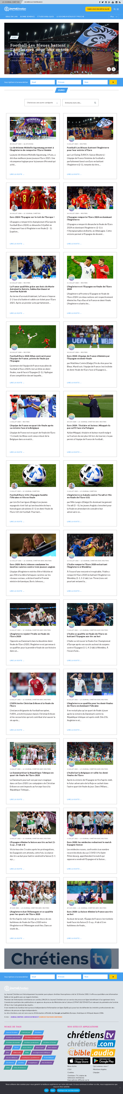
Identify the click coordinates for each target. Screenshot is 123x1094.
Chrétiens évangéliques (33, 1037)
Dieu (7, 1052)
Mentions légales (100, 1069)
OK (46, 1090)
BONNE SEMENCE (27, 16)
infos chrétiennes (20, 1067)
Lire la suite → (17, 174)
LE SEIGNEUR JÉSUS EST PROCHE (70, 16)
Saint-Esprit (40, 1047)
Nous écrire (72, 1066)
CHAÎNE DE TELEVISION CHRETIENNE (50, 1017)
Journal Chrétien (13, 994)
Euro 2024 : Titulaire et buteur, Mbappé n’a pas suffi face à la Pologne (88, 426)
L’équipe (96, 1072)
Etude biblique (49, 1057)
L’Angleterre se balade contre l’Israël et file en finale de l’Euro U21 (89, 496)
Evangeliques (32, 1062)
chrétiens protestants (31, 1042)
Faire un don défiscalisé (98, 9)
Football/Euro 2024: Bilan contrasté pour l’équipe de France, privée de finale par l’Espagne (30, 358)
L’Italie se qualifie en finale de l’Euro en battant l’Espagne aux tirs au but (87, 635)
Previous (109, 69)
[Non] (120, 1087)
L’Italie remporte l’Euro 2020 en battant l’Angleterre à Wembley (87, 565)
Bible (27, 1052)
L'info (8, 1067)
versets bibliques (12, 1057)
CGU (69, 1069)
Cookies (71, 1072)
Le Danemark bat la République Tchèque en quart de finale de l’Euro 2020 (32, 774)
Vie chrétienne (47, 1062)
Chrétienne (10, 1062)
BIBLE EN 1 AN (11, 16)
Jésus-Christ (27, 1047)
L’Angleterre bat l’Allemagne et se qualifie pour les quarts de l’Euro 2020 (31, 913)
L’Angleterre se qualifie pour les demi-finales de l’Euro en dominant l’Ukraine (90, 704)
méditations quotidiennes (31, 1057)
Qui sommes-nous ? (100, 1066)
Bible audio (17, 1052)
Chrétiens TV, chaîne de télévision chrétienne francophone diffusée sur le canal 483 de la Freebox (78, 1078)
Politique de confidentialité (68, 1090)
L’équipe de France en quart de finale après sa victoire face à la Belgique (31, 426)
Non (52, 1090)
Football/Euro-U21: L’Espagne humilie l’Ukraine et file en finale (29, 496)
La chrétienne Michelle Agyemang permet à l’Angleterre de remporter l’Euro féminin (32, 148)
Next (114, 69)
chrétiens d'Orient (49, 1042)
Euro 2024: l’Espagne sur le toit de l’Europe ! (32, 217)
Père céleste (52, 1047)
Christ (16, 1047)
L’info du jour (26, 1032)
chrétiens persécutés (13, 1037)
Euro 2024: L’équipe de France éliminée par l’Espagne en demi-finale (88, 357)
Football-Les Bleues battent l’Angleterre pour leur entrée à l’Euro (88, 148)
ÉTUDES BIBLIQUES (46, 16)
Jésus (8, 1047)
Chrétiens (38, 1032)
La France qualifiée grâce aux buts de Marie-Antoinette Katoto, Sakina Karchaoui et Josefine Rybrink (32, 289)
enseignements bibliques (41, 1052)
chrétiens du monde (13, 1042)
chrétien (21, 1062)
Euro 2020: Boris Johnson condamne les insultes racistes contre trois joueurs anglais (32, 565)
